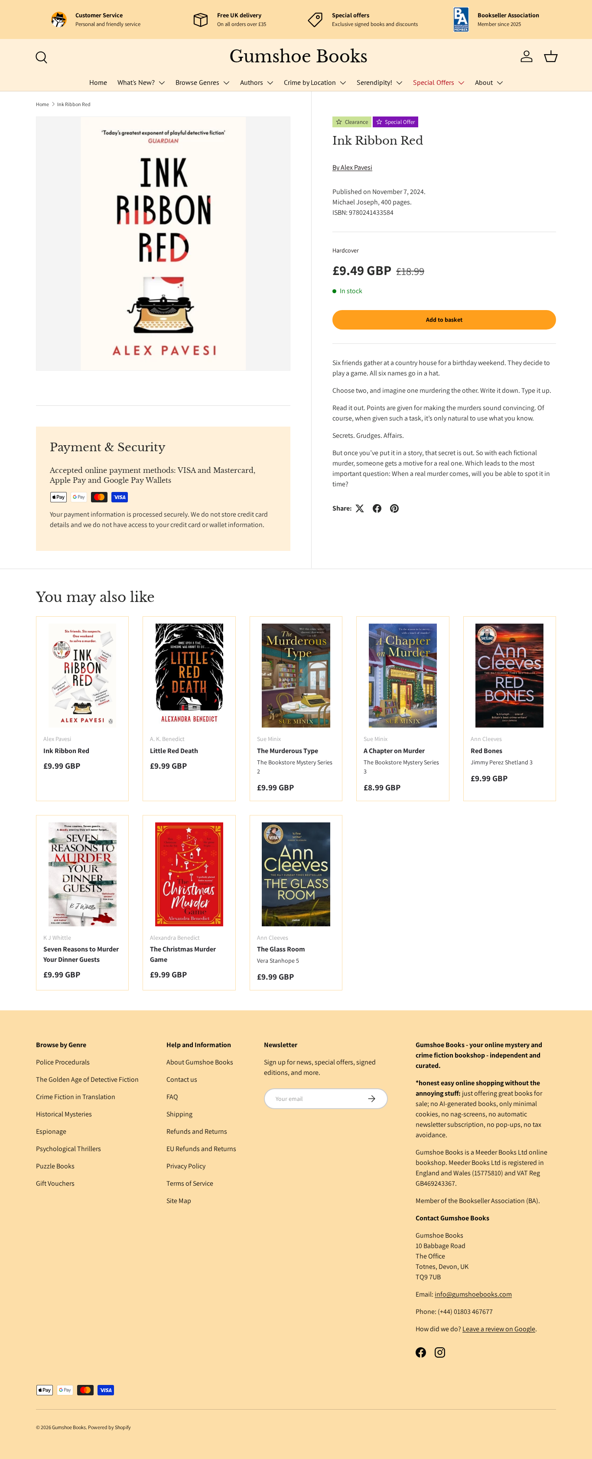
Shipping (179, 1114)
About (484, 82)
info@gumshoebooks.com (473, 1294)
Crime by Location (310, 82)
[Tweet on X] (359, 508)
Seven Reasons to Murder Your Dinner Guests (81, 954)
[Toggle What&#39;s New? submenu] (161, 83)
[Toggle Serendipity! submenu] (399, 83)
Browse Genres (197, 82)
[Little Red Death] (189, 676)
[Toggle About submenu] (499, 83)
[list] (163, 243)
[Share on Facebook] (377, 508)
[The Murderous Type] (296, 676)
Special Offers (433, 82)
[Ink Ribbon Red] (82, 676)
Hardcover (345, 250)
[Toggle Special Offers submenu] (461, 83)
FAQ (172, 1096)
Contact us (181, 1079)
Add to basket (444, 320)
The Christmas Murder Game (183, 954)
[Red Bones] (510, 676)
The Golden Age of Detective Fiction (87, 1079)
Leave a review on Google (498, 1328)
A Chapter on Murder (394, 750)
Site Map (178, 1200)
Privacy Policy (185, 1166)
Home (98, 82)
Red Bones (486, 750)
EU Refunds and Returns (201, 1148)
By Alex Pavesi (352, 167)
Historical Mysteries (64, 1114)
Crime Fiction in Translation (75, 1096)
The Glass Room (281, 949)
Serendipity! (374, 82)
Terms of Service (189, 1183)
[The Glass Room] (296, 874)
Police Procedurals (63, 1062)
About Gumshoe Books (199, 1062)
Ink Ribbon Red (74, 104)
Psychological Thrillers (68, 1148)
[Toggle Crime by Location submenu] (343, 83)
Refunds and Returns (196, 1131)
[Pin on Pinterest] (394, 508)
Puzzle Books (55, 1166)
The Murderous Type (287, 750)
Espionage (51, 1131)
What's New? (136, 82)
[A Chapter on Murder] (403, 676)
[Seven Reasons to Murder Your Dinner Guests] (82, 874)
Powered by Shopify (109, 1427)
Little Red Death (174, 750)
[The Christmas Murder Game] (189, 874)
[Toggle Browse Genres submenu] (226, 83)
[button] (550, 56)
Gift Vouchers (55, 1183)
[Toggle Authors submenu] (270, 83)
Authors (251, 82)
